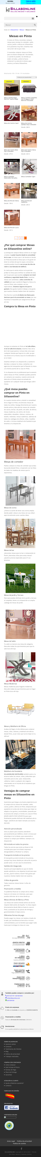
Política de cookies (19, 1143)
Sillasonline (14, 30)
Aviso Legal (11, 1141)
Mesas (22, 30)
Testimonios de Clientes (13, 1049)
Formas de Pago (10, 1070)
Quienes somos (10, 1044)
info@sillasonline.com (13, 998)
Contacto (8, 1046)
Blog (6, 1051)
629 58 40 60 (18, 996)
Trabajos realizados (12, 1056)
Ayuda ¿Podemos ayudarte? (14, 1083)
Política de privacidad (12, 1054)
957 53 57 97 (10, 996)
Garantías (8, 1075)
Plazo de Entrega (11, 1072)
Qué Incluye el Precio (12, 1067)
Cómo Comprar (10, 1065)
